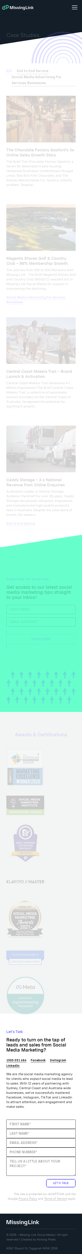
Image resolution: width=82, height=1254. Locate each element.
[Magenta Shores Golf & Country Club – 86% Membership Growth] (41, 227)
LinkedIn (13, 1066)
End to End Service (32, 71)
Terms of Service (55, 1198)
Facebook (38, 1060)
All (9, 71)
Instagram (58, 1060)
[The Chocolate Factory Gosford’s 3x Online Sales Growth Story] (41, 119)
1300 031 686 (16, 1060)
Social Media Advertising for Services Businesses (36, 80)
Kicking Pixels (46, 1239)
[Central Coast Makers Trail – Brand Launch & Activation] (41, 340)
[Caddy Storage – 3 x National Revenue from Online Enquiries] (41, 449)
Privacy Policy (28, 1198)
